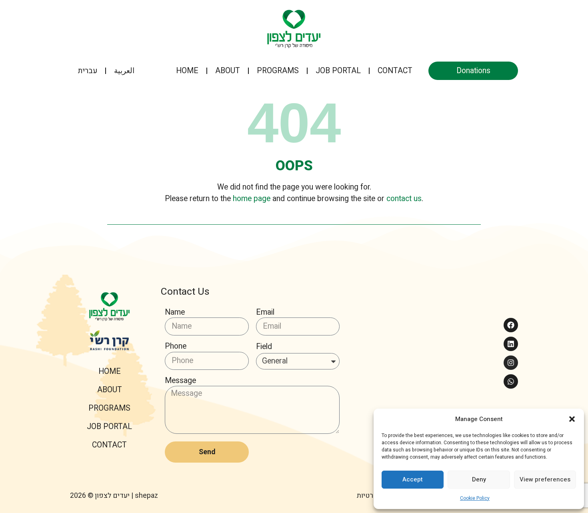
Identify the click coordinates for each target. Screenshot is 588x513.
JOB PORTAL (338, 70)
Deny (479, 479)
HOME (187, 70)
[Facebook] (511, 325)
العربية (124, 70)
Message (180, 381)
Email (265, 313)
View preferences (545, 479)
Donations (473, 70)
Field (264, 347)
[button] (572, 419)
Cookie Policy (475, 498)
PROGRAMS (278, 70)
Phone (175, 347)
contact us (404, 198)
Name (175, 313)
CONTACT (395, 70)
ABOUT (227, 70)
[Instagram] (511, 362)
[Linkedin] (511, 344)
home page (251, 198)
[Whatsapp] (511, 381)
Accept (412, 479)
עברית (87, 70)
